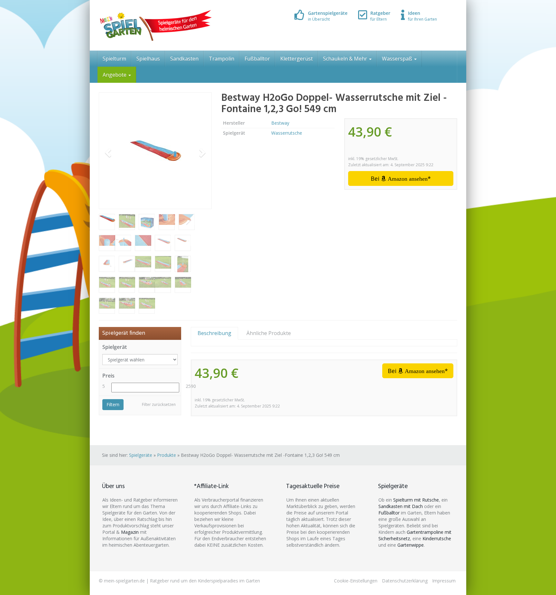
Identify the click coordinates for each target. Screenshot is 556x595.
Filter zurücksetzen (159, 404)
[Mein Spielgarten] (155, 25)
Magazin (130, 532)
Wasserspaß (397, 58)
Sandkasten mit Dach (400, 506)
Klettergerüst (296, 58)
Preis (108, 375)
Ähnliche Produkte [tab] (268, 333)
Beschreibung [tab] (214, 333)
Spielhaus (148, 58)
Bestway (280, 123)
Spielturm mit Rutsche (416, 500)
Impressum (444, 581)
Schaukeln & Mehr (345, 58)
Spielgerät (114, 346)
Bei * (401, 178)
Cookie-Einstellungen (355, 581)
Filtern (113, 404)
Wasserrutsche (286, 133)
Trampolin (221, 58)
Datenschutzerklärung (405, 581)
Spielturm (114, 58)
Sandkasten (184, 58)
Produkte (166, 455)
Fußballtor (257, 58)
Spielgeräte (140, 455)
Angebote (115, 74)
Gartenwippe (410, 545)
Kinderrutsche (436, 538)
